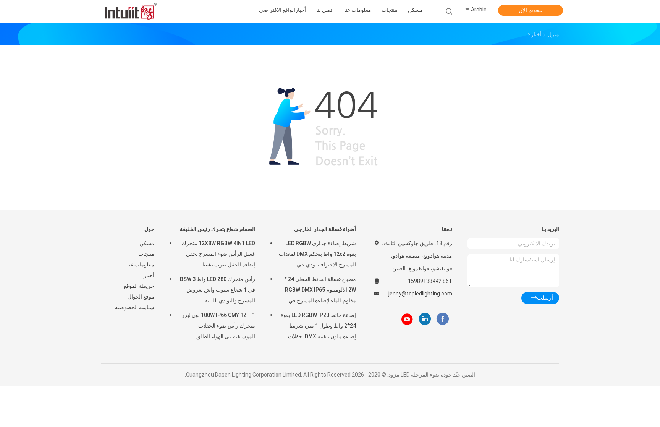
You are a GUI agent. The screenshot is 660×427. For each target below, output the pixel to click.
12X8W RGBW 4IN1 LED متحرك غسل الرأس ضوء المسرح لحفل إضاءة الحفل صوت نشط (218, 254)
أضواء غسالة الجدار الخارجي (325, 229)
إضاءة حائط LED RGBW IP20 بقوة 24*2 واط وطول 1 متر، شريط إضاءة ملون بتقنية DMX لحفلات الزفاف (318, 327)
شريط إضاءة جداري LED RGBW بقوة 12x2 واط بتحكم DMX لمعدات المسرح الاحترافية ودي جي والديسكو (317, 255)
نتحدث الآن (530, 10)
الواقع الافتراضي (277, 10)
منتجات (146, 254)
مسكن (146, 243)
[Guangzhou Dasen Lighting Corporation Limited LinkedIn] (425, 319)
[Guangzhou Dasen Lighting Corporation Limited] (130, 11)
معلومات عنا (140, 264)
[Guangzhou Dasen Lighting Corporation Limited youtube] (407, 319)
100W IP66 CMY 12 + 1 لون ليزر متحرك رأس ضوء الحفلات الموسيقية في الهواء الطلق (218, 325)
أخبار (149, 275)
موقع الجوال (141, 297)
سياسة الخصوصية (134, 307)
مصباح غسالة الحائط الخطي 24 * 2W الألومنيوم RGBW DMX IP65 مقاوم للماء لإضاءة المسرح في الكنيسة (320, 291)
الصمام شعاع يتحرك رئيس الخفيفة (217, 229)
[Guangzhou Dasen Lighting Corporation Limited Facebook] (442, 319)
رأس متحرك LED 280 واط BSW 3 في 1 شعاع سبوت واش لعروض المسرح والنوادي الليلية (217, 290)
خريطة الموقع (139, 286)
